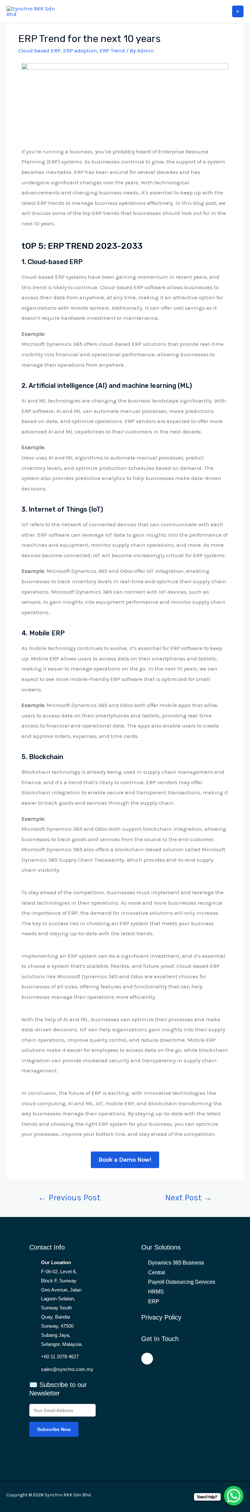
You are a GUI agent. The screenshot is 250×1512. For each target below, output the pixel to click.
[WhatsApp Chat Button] (233, 1495)
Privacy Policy (161, 1317)
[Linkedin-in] (147, 1358)
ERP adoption (80, 50)
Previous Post (69, 1197)
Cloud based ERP (39, 50)
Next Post (188, 1197)
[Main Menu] (238, 11)
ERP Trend (112, 50)
